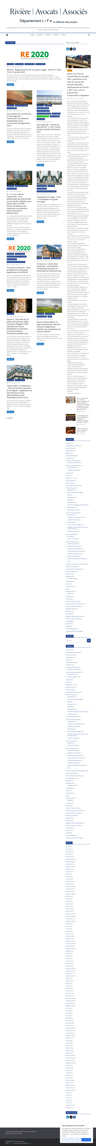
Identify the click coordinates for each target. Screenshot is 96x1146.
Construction (10, 64)
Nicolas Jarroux (19, 66)
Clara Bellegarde (18, 191)
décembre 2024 (69, 886)
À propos (56, 35)
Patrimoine (68, 599)
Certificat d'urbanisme (72, 543)
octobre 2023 (69, 918)
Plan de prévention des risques (73, 606)
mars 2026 (68, 851)
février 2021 (69, 993)
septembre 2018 (70, 1063)
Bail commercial (70, 448)
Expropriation (69, 576)
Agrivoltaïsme (40, 105)
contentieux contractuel (73, 462)
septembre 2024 (70, 894)
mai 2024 (68, 901)
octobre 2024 (69, 891)
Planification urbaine (71, 609)
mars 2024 (68, 906)
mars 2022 (68, 961)
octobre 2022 (69, 946)
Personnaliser (66, 1139)
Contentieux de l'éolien (72, 520)
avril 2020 (68, 1018)
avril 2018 (68, 1075)
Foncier (49, 316)
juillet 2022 (68, 951)
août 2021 (68, 978)
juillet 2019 (68, 1038)
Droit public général (11, 259)
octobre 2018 (69, 1060)
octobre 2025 (69, 864)
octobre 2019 (69, 1033)
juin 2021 (68, 983)
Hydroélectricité (71, 497)
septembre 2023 (70, 921)
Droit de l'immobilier (29, 64)
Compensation (70, 515)
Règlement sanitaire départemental (74, 616)
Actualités (48, 35)
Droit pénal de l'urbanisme (73, 553)
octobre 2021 (69, 973)
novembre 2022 (69, 943)
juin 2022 (68, 953)
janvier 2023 (69, 938)
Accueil (32, 35)
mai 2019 (68, 1043)
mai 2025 (68, 874)
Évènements (69, 574)
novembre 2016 (69, 1105)
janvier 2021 (69, 996)
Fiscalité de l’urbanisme (72, 556)
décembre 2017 (69, 1085)
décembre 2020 (69, 998)
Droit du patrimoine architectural (74, 569)
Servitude (68, 626)
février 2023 (69, 936)
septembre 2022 (70, 948)
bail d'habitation (69, 450)
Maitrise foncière (70, 591)
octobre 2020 (69, 1003)
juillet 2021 (68, 981)
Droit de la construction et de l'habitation (46, 191)
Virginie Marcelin (19, 111)
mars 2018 (68, 1078)
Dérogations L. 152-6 (71, 478)
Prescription (69, 613)
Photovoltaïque (40, 119)
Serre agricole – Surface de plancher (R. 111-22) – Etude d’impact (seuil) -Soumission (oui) (48, 128)
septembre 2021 (70, 976)
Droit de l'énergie (19, 64)
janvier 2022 (69, 966)
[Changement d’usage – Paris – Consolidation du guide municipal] (49, 178)
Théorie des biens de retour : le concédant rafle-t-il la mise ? (82, 430)
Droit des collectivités (71, 566)
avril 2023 (68, 931)
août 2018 (68, 1065)
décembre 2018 (69, 1055)
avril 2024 (68, 904)
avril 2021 (68, 988)
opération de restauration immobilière (76, 558)
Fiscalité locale (69, 581)
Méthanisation (70, 502)
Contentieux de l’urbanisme (21, 105)
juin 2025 (68, 871)
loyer (67, 589)
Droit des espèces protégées (74, 524)
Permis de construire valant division (74, 604)
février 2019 (69, 1050)
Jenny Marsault (81, 98)
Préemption (68, 611)
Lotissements (69, 586)
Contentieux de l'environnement (75, 517)
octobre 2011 (69, 1107)
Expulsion (69, 593)
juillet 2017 (68, 1092)
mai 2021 (68, 986)
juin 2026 (68, 846)
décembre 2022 (69, 941)
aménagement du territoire (72, 445)
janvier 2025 (69, 884)
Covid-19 (68, 475)
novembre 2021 (69, 971)
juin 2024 (68, 899)
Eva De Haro (20, 316)
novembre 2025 (69, 861)
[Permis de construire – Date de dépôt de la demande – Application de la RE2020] (19, 249)
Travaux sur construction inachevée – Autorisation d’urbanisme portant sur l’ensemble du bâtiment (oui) (49, 267)
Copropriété (69, 473)
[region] (76, 1133)
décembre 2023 (69, 914)
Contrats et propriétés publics (73, 465)
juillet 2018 (68, 1068)
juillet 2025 (68, 869)
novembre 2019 (69, 1030)
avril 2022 (68, 958)
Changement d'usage (41, 185)
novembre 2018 (69, 1058)
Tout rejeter (77, 1139)
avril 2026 (68, 849)
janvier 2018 (69, 1082)
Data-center (70, 536)
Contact (63, 35)
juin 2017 (68, 1095)
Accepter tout (86, 1139)
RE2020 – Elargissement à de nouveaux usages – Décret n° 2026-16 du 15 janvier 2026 (34, 70)
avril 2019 (68, 1045)
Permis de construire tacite (72, 601)
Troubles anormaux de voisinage (74, 631)
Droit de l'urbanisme (40, 64)
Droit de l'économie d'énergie (43, 113)
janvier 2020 (69, 1025)
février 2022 (69, 963)
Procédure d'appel (71, 578)
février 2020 (69, 1023)
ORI (68, 561)
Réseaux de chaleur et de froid (73, 618)
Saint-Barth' (68, 623)
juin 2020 (68, 1013)
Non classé (68, 596)
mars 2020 (68, 1020)
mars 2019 (68, 1048)
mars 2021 (68, 991)
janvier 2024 (69, 911)
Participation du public (72, 531)
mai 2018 (68, 1073)
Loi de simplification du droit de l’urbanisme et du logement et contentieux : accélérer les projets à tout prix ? (82, 419)
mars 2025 (68, 879)
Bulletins (39, 35)
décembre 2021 (69, 968)
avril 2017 (68, 1100)
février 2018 (69, 1080)
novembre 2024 (69, 889)
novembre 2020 (69, 1000)
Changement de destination (74, 546)
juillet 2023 (68, 923)
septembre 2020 (70, 1005)
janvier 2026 (69, 856)
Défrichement (70, 522)
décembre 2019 (69, 1028)
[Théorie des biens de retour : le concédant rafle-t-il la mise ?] (71, 431)
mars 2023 (68, 933)
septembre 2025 (70, 866)
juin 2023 (68, 926)
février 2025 (69, 881)
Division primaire (70, 483)
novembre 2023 (69, 916)
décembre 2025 (69, 859)
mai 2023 (68, 928)
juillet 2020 (68, 1010)
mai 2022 (68, 956)
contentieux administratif (42, 108)
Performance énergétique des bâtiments (16, 262)
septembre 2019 (70, 1035)
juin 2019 (68, 1040)
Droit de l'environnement (42, 116)
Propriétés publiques (72, 470)
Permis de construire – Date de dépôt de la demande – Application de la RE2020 (19, 269)
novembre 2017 (69, 1087)
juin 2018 (68, 1070)
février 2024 (69, 909)
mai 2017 (68, 1097)
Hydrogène (70, 500)
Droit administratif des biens (73, 485)
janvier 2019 (69, 1053)
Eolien (68, 495)
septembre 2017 (70, 1090)
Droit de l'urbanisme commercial (75, 551)
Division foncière (70, 480)
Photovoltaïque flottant (73, 510)
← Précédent (9, 418)
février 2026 (69, 854)
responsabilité (69, 621)
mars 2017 (68, 1102)
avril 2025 (68, 876)
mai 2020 (68, 1015)
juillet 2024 (68, 896)
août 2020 (68, 1008)
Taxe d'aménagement (71, 628)
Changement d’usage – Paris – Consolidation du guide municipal (49, 199)
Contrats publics (71, 467)
